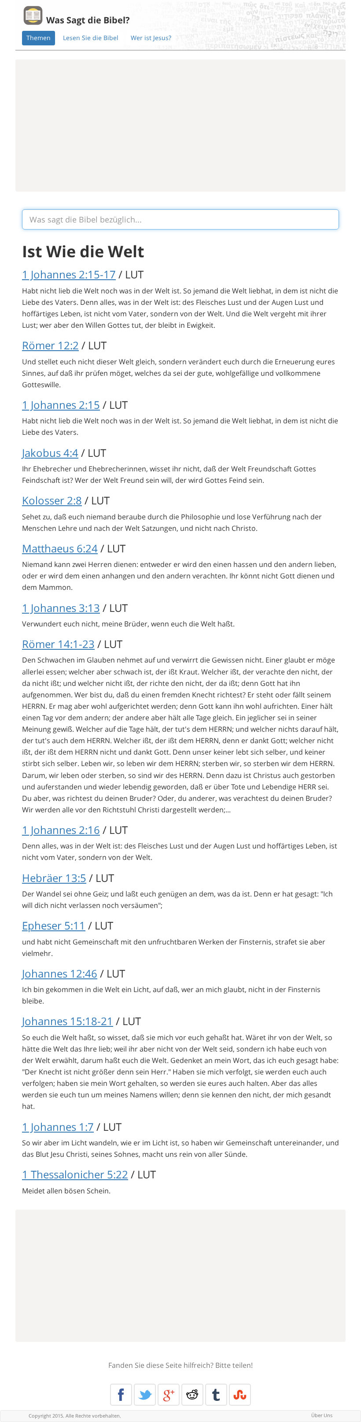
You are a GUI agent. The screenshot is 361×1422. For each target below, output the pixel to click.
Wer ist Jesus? (151, 37)
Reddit (192, 1395)
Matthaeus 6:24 (60, 548)
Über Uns (321, 1415)
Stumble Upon (240, 1395)
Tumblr (216, 1395)
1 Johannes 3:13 (61, 607)
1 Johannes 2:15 (61, 404)
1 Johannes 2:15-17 (69, 274)
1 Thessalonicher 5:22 (75, 1174)
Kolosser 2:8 (52, 500)
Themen (38, 37)
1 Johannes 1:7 (58, 1126)
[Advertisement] (180, 125)
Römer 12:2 (50, 345)
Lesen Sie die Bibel (90, 37)
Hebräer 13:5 (54, 877)
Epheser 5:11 (53, 925)
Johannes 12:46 (59, 973)
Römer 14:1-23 (58, 644)
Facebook (121, 1395)
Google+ (169, 1395)
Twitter (145, 1395)
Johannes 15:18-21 (67, 1021)
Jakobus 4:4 (50, 452)
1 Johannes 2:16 (61, 829)
